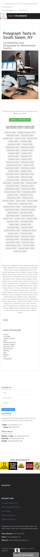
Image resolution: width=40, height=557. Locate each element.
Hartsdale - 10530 (14, 159)
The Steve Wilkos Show (10, 503)
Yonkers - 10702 (28, 165)
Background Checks (8, 519)
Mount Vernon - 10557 (13, 242)
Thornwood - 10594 (27, 135)
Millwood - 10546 (10, 132)
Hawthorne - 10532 (27, 150)
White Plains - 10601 (13, 135)
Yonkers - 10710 (19, 218)
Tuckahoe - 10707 (13, 195)
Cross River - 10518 (27, 242)
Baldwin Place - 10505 (27, 174)
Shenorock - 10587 (27, 227)
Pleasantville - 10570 (26, 204)
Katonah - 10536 (8, 138)
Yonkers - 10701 (8, 218)
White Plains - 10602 (27, 162)
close (36, 554)
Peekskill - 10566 (14, 171)
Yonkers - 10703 (12, 204)
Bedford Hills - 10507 (27, 186)
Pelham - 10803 (13, 141)
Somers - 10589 (32, 201)
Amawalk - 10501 (26, 224)
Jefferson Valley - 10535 (14, 165)
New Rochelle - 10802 (12, 168)
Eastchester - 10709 (27, 180)
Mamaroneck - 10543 (29, 192)
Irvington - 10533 (32, 218)
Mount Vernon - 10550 (28, 189)
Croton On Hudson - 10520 (13, 192)
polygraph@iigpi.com (9, 10)
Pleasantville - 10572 (26, 195)
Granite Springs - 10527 (29, 206)
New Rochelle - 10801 (12, 215)
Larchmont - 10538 (28, 245)
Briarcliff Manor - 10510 (27, 168)
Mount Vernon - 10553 (13, 198)
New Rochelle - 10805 (12, 236)
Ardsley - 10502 (27, 144)
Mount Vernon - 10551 (12, 147)
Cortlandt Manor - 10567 (12, 189)
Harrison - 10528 (20, 138)
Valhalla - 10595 (14, 224)
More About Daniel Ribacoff (11, 507)
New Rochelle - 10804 (28, 209)
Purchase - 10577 (28, 198)
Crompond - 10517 (13, 177)
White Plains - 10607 (12, 239)
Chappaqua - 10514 (26, 156)
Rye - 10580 (7, 183)
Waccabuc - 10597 (12, 221)
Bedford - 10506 (13, 212)
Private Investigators (8, 515)
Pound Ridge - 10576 (27, 239)
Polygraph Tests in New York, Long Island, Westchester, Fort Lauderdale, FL (19, 5)
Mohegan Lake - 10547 (29, 230)
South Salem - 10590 (13, 180)
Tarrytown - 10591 (31, 183)
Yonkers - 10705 (26, 153)
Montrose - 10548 (26, 177)
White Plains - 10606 (26, 212)
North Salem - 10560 (14, 144)
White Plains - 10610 (12, 174)
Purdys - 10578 (20, 201)
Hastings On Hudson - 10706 (26, 132)
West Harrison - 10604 (12, 209)
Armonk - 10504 (32, 138)
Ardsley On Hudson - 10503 (12, 206)
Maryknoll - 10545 (26, 171)
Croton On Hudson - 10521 (12, 230)
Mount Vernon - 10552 (27, 147)
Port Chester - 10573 (27, 221)
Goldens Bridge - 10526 (13, 245)
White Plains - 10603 (13, 150)
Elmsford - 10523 (13, 156)
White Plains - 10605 (12, 186)
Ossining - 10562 (11, 248)
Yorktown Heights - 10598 (26, 248)
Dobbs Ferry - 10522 (20, 251)
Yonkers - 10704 (13, 233)
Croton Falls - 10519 (26, 233)
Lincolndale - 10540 (13, 227)
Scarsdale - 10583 (18, 183)
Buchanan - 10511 (26, 159)
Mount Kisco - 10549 (13, 162)
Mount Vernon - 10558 (27, 236)
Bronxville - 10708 (8, 201)
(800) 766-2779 (23, 10)
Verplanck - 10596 (14, 153)
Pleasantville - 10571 (28, 215)
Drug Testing (6, 511)
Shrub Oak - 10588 (25, 141)
